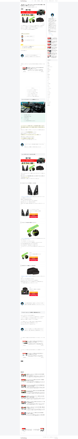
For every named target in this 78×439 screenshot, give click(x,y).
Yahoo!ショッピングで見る (33, 260)
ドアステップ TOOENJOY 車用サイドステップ (33, 93)
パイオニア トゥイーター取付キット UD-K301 (33, 92)
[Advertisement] (33, 82)
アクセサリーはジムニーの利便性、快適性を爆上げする (33, 96)
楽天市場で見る (33, 215)
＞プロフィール (50, 33)
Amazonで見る (33, 292)
